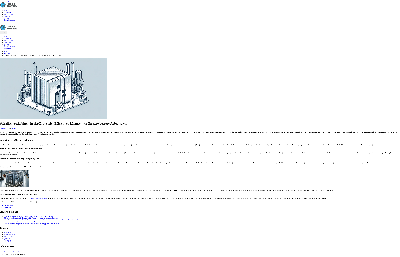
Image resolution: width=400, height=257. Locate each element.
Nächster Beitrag (6, 207)
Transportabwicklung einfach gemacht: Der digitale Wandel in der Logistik (28, 216)
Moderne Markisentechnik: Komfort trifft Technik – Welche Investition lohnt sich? (31, 218)
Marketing (7, 16)
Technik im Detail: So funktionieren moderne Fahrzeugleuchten (25, 222)
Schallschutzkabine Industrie (38, 198)
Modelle (21, 251)
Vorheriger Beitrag (7, 205)
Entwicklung (8, 14)
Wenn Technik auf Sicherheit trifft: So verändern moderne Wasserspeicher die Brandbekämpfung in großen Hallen (41, 220)
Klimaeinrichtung (9, 251)
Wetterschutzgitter (39, 251)
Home (6, 10)
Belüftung (2, 251)
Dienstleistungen (9, 20)
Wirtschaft (7, 18)
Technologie (8, 12)
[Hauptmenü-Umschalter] (3, 32)
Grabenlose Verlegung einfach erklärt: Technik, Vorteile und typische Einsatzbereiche (32, 224)
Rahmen (26, 251)
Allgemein (7, 22)
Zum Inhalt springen (6, 1)
